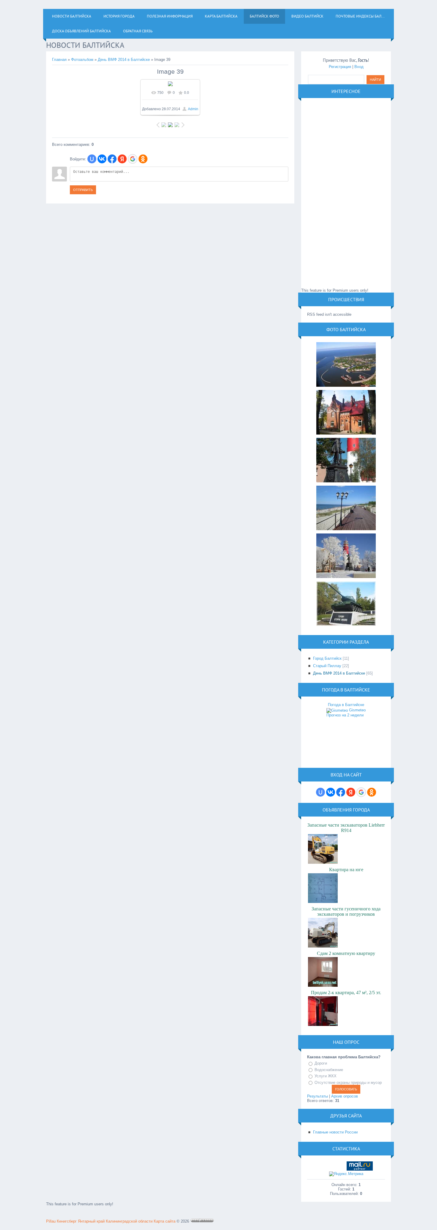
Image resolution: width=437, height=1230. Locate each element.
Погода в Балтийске (346, 704)
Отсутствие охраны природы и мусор (348, 1082)
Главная (59, 59)
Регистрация (340, 66)
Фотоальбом (82, 59)
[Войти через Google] (132, 159)
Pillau (51, 1221)
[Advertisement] (346, 193)
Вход (359, 66)
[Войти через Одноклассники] (143, 158)
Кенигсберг (67, 1221)
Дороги (321, 1063)
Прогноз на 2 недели (345, 715)
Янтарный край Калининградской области (115, 1221)
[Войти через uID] (91, 158)
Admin (193, 109)
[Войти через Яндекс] (122, 158)
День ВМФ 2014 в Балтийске (124, 59)
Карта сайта (164, 1221)
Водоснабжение (329, 1070)
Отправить (83, 190)
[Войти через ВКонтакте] (102, 158)
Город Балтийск (327, 658)
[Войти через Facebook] (112, 158)
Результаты (317, 1096)
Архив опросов (344, 1096)
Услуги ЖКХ (326, 1076)
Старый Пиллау (327, 666)
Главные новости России (335, 1132)
